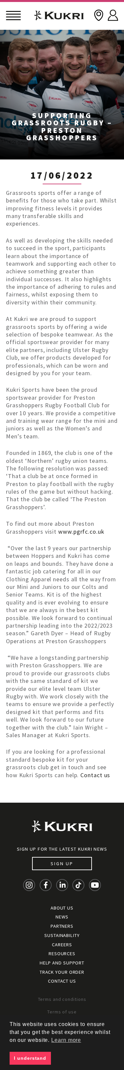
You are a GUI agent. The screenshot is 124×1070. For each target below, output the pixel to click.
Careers (62, 945)
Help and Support (62, 963)
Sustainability (62, 935)
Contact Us (62, 981)
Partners (62, 926)
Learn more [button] (66, 1040)
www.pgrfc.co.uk (81, 531)
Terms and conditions (62, 999)
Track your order (62, 972)
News (62, 917)
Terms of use (62, 1012)
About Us (62, 908)
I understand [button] (30, 1058)
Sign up (62, 864)
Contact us (95, 775)
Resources (62, 954)
